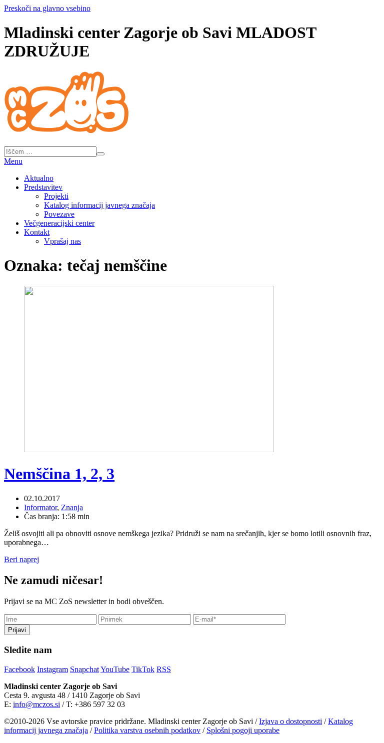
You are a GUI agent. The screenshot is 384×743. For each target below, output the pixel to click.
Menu (13, 161)
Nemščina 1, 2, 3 (59, 474)
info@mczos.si (36, 704)
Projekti (56, 196)
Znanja (72, 507)
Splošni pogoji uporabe (243, 730)
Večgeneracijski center (59, 223)
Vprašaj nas (62, 241)
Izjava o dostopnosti (290, 721)
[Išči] (100, 153)
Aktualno (39, 178)
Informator (40, 507)
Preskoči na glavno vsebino (47, 8)
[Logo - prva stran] (66, 129)
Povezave (59, 214)
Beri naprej (21, 559)
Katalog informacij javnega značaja (99, 205)
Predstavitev (43, 187)
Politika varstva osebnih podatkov (147, 730)
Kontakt (37, 232)
